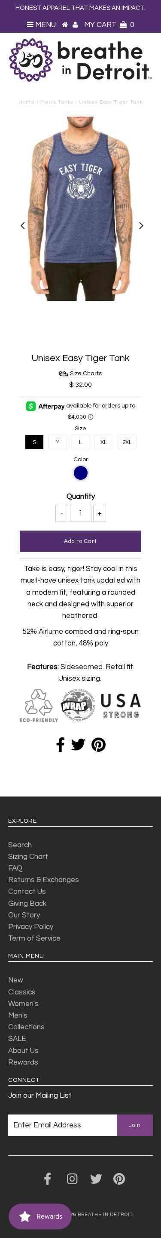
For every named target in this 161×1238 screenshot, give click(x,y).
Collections (26, 1027)
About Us (23, 1051)
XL (103, 442)
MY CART (109, 25)
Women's (23, 1004)
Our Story (24, 915)
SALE (17, 1039)
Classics (22, 992)
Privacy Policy (30, 927)
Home (26, 102)
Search (20, 845)
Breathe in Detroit (105, 1214)
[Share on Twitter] (78, 748)
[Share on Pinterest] (98, 748)
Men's (17, 1015)
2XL (127, 442)
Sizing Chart (28, 857)
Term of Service (34, 938)
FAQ (15, 868)
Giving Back (27, 904)
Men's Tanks (56, 102)
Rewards (23, 1062)
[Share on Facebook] (60, 748)
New (15, 980)
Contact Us (27, 891)
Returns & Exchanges (43, 880)
